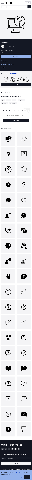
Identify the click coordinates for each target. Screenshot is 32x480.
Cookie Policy (17, 472)
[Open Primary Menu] (2, 3)
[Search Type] (3, 6)
